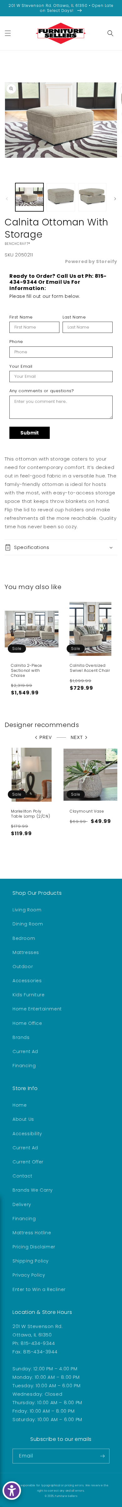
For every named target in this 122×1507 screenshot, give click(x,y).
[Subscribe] (102, 1456)
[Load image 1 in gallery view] (29, 197)
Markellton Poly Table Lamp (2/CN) (30, 814)
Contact (22, 1176)
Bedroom (24, 938)
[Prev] (7, 199)
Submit (29, 432)
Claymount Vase (87, 811)
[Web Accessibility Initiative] (11, 1490)
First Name (21, 317)
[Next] (115, 199)
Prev (45, 737)
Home (20, 1105)
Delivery (22, 1204)
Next (77, 737)
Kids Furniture (28, 995)
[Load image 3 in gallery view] (92, 197)
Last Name (74, 317)
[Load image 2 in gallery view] (61, 197)
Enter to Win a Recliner (39, 1289)
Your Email (21, 366)
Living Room (27, 910)
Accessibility (27, 1133)
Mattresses (26, 952)
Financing (24, 1065)
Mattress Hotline (32, 1233)
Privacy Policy (29, 1275)
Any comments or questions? (41, 390)
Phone (16, 341)
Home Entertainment (37, 1009)
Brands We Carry (33, 1190)
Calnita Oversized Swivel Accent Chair (90, 668)
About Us (23, 1119)
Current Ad (25, 1051)
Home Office (27, 1023)
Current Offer (28, 1162)
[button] (8, 33)
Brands (21, 1037)
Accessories (27, 980)
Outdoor (23, 966)
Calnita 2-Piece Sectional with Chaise (26, 670)
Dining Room (28, 924)
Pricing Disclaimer (34, 1247)
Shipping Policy (31, 1261)
